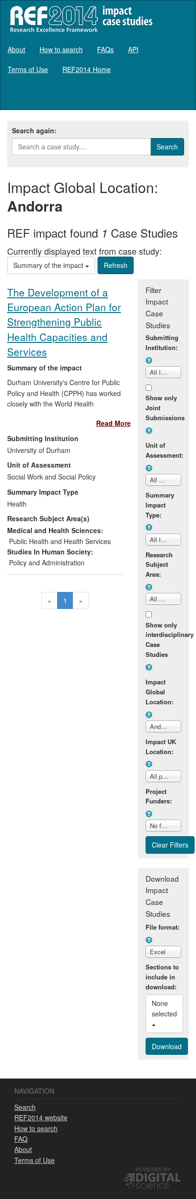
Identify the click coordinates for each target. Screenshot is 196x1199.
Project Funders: (159, 796)
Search (25, 1107)
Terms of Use (28, 69)
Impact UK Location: (161, 746)
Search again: (34, 130)
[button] (149, 360)
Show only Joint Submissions (163, 407)
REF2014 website (41, 1117)
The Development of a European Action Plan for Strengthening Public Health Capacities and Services (64, 322)
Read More (113, 423)
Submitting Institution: (162, 342)
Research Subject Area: (159, 564)
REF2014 (79, 18)
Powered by (153, 1169)
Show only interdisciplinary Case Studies (163, 639)
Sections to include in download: (162, 976)
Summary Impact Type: (160, 504)
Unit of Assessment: (163, 450)
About (16, 49)
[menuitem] (16, 49)
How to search (61, 49)
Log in (179, 96)
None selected (165, 1008)
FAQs (105, 49)
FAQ (21, 1139)
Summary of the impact (49, 265)
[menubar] (98, 59)
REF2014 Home (86, 69)
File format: (162, 927)
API (133, 49)
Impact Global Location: (159, 691)
